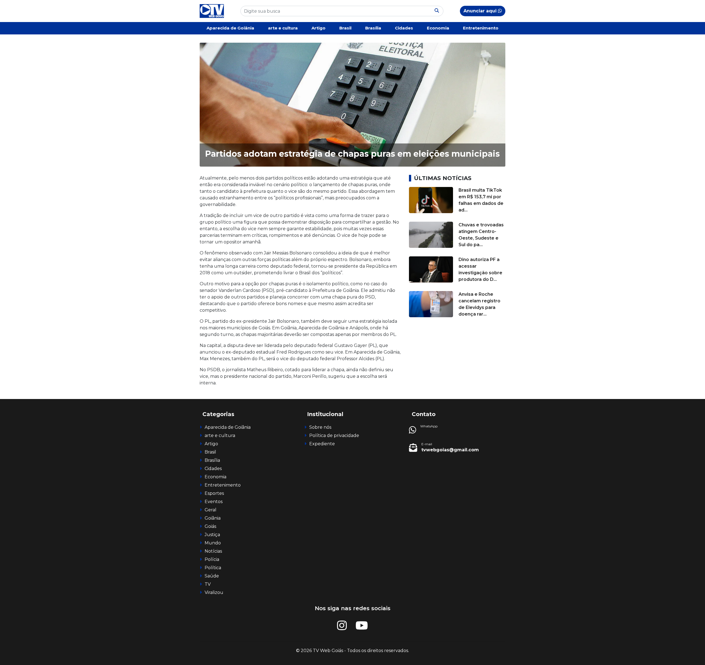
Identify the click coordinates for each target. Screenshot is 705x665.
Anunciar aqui (480, 10)
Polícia (212, 559)
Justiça (212, 534)
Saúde (212, 576)
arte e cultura (283, 28)
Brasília (373, 28)
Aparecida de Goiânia (230, 28)
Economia (438, 28)
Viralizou (214, 592)
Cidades (404, 28)
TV (208, 584)
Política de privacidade (334, 435)
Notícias (213, 551)
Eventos (214, 501)
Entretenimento (480, 28)
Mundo (213, 542)
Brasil (345, 28)
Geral (210, 509)
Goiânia (213, 518)
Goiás (210, 526)
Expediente (322, 443)
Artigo (318, 28)
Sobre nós (320, 427)
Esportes (214, 493)
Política (213, 567)
